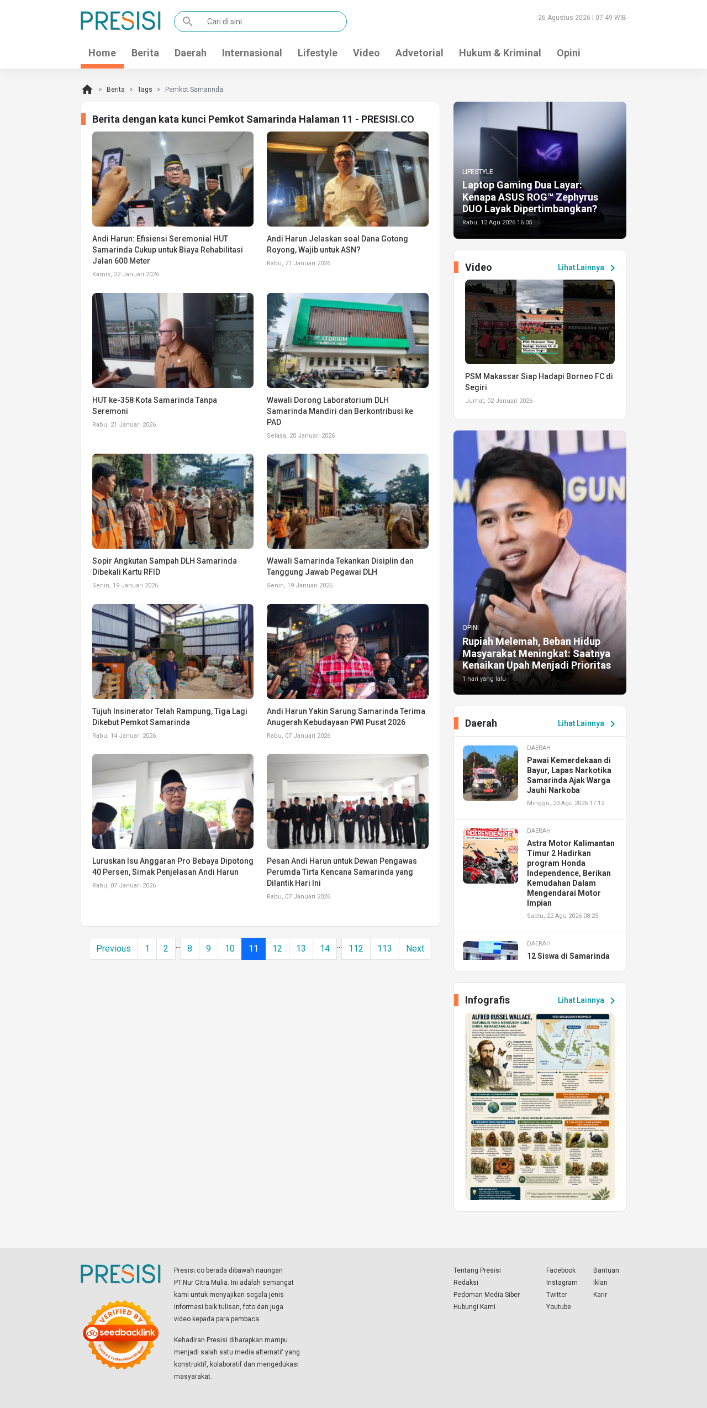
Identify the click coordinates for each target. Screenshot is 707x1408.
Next (415, 948)
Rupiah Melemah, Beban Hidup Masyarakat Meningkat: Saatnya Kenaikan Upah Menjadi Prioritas (536, 653)
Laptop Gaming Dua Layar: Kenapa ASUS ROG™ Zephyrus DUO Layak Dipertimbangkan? (530, 196)
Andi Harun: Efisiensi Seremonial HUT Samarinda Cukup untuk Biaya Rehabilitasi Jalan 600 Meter (167, 249)
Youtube (558, 1307)
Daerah (191, 53)
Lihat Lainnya (588, 268)
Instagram (562, 1282)
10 (230, 948)
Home (102, 53)
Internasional (252, 53)
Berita (145, 53)
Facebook (561, 1270)
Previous (113, 948)
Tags (145, 89)
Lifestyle (317, 53)
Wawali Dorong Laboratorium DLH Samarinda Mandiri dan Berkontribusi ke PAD (340, 411)
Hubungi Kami (474, 1307)
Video (366, 53)
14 (325, 948)
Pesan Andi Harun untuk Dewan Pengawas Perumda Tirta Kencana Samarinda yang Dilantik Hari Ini (342, 872)
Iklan (600, 1282)
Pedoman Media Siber (486, 1295)
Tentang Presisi (477, 1270)
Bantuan (606, 1270)
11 (253, 948)
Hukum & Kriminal (500, 53)
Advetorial (419, 53)
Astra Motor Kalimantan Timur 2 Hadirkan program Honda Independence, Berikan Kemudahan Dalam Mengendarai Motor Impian (571, 873)
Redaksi (465, 1282)
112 (356, 948)
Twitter (556, 1295)
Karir (600, 1295)
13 (301, 948)
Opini (569, 53)
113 (384, 948)
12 (277, 948)
